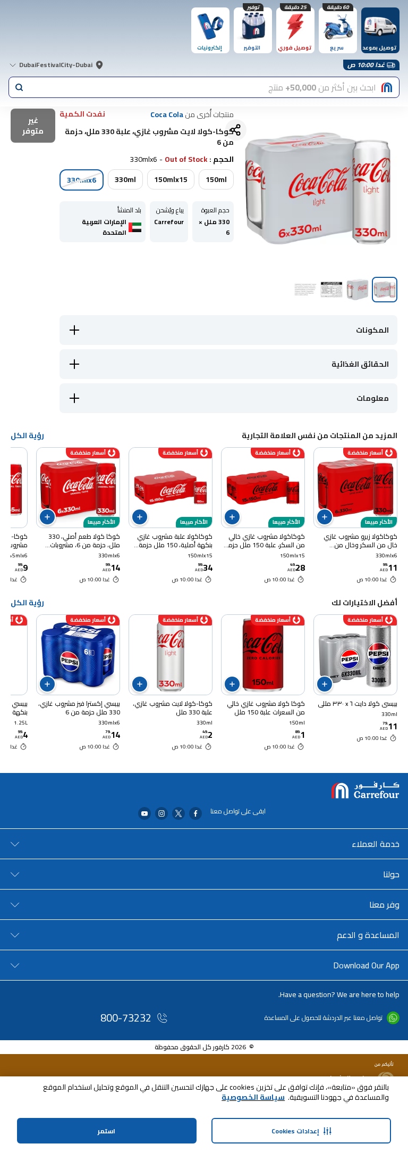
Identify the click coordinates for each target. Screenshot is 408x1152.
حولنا (391, 874)
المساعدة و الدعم (368, 935)
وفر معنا (384, 904)
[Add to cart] (324, 516)
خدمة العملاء (376, 844)
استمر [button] (106, 1131)
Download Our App (366, 965)
